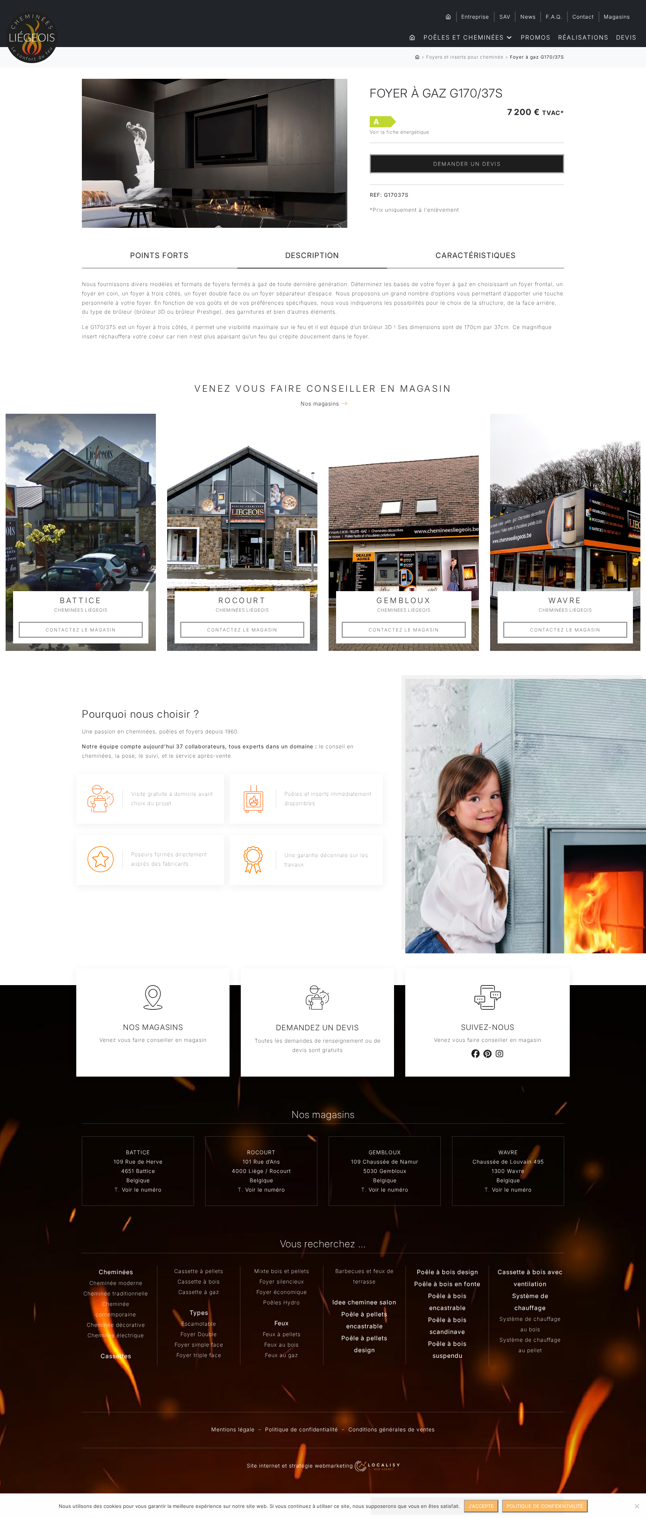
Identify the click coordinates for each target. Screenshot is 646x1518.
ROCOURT (261, 1152)
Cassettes (116, 1356)
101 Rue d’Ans (261, 1161)
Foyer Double (199, 1334)
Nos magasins (320, 403)
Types (199, 1312)
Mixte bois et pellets (281, 1271)
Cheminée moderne (115, 1283)
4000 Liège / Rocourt (261, 1171)
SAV (504, 16)
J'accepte (481, 1506)
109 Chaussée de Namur (384, 1161)
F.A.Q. (554, 16)
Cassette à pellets (198, 1271)
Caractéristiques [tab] (476, 255)
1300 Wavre (508, 1171)
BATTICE (138, 1152)
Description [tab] (312, 255)
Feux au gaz (281, 1355)
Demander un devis (467, 164)
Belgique (138, 1180)
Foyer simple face (199, 1344)
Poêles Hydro (281, 1302)
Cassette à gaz (198, 1292)
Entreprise (475, 16)
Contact (583, 16)
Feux (281, 1323)
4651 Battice (138, 1171)
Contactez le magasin (81, 630)
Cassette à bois (199, 1281)
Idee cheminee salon (364, 1302)
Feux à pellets (282, 1334)
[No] (636, 1506)
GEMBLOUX (385, 1152)
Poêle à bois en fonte (447, 1284)
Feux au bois (281, 1344)
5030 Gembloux (384, 1171)
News (528, 16)
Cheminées (116, 1272)
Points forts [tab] (159, 255)
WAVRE (508, 1152)
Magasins (617, 16)
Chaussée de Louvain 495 (508, 1161)
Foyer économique (281, 1292)
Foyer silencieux (281, 1281)
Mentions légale (233, 1429)
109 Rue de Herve (138, 1161)
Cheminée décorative (116, 1325)
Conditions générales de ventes (391, 1429)
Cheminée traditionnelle (115, 1293)
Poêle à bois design (447, 1272)
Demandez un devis (317, 1027)
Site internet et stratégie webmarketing (301, 1465)
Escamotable (198, 1323)
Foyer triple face (198, 1355)
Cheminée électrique (115, 1335)
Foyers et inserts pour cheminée (465, 57)
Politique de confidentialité (301, 1429)
